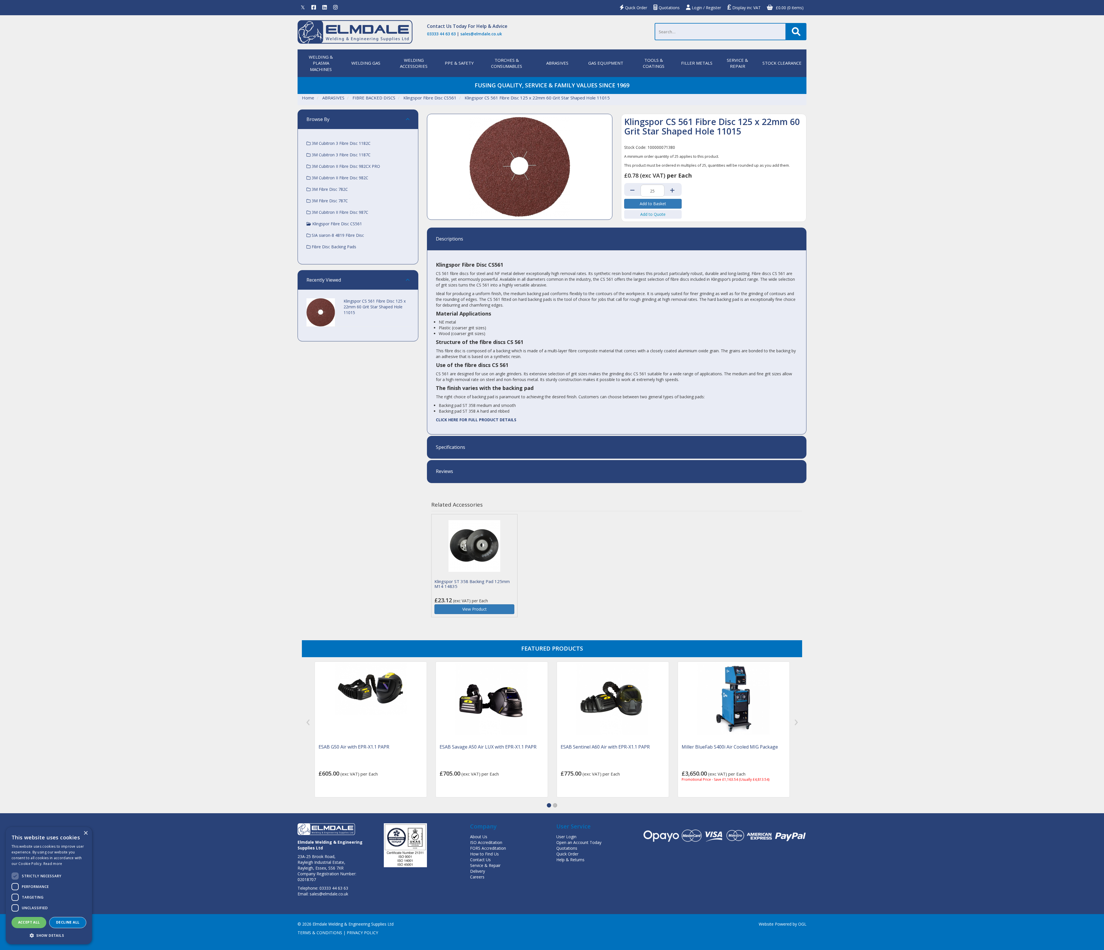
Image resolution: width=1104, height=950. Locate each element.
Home (308, 98)
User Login (566, 836)
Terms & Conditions (320, 932)
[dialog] (49, 885)
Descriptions (449, 239)
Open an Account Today (578, 842)
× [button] (85, 833)
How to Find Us (484, 854)
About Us (478, 836)
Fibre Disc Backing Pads (333, 246)
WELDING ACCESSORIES (414, 63)
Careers (477, 877)
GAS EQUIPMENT (605, 63)
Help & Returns (570, 859)
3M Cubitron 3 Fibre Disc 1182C (340, 143)
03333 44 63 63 (441, 33)
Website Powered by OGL (782, 924)
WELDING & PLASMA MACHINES (321, 63)
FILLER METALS (696, 63)
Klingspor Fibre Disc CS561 (430, 98)
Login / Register (706, 7)
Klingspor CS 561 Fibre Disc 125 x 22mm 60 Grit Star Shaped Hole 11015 (537, 98)
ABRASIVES (557, 63)
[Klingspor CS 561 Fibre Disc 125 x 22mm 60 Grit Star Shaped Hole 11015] (519, 167)
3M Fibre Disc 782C (329, 189)
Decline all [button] (67, 922)
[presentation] (308, 722)
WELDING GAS (365, 63)
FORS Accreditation (488, 848)
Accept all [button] (29, 922)
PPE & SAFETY (459, 63)
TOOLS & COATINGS (653, 63)
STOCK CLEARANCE (782, 63)
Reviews (444, 471)
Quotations (669, 7)
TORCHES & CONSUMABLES (506, 63)
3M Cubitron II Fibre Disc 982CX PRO (345, 166)
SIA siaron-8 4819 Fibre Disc (337, 235)
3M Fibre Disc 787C (329, 200)
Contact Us (439, 26)
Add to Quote (653, 214)
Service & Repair (485, 865)
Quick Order (635, 7)
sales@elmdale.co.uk (481, 33)
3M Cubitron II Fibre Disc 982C (339, 177)
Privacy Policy (362, 932)
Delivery (477, 871)
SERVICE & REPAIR (737, 63)
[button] (549, 805)
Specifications (450, 447)
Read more (52, 863)
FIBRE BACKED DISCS (373, 98)
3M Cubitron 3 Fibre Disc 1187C (340, 154)
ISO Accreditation (486, 842)
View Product (474, 609)
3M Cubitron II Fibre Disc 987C (339, 212)
